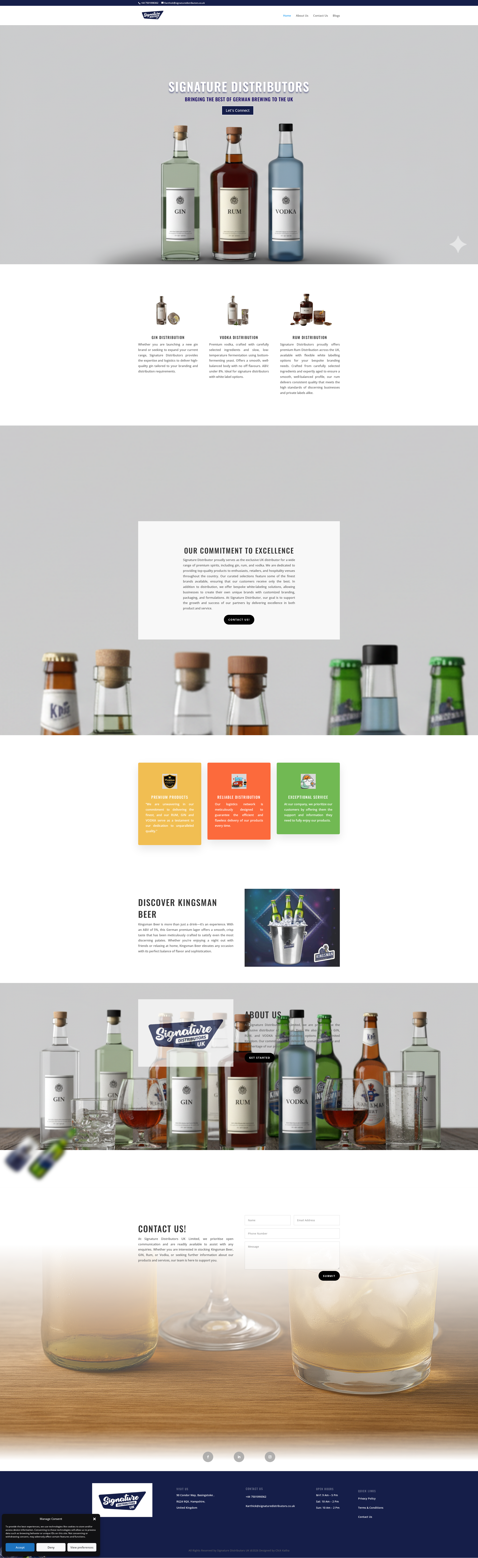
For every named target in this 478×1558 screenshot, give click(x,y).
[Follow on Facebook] (208, 1457)
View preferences (81, 1547)
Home (287, 15)
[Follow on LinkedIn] (239, 1457)
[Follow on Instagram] (270, 1457)
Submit (329, 1276)
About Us (302, 15)
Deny (51, 1547)
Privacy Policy (367, 1498)
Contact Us (320, 15)
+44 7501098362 (256, 1496)
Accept (20, 1547)
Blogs (336, 15)
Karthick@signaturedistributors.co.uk (270, 1506)
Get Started (259, 1057)
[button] (94, 1519)
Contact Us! (239, 619)
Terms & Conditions (370, 1507)
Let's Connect (238, 110)
